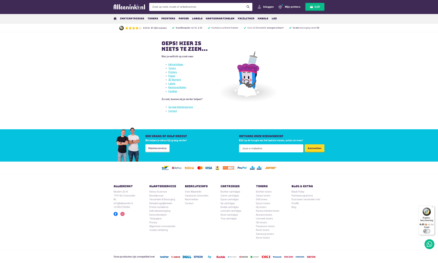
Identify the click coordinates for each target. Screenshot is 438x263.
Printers (172, 72)
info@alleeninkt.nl (123, 203)
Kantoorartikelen (177, 87)
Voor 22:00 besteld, (265, 28)
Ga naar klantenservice (180, 107)
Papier (171, 76)
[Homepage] (115, 18)
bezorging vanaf (306, 28)
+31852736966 (122, 207)
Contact (172, 111)
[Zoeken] (248, 7)
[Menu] (432, 208)
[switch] (426, 231)
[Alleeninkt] (129, 7)
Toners (172, 68)
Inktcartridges (175, 64)
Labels (171, 83)
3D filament (174, 79)
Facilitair (172, 91)
